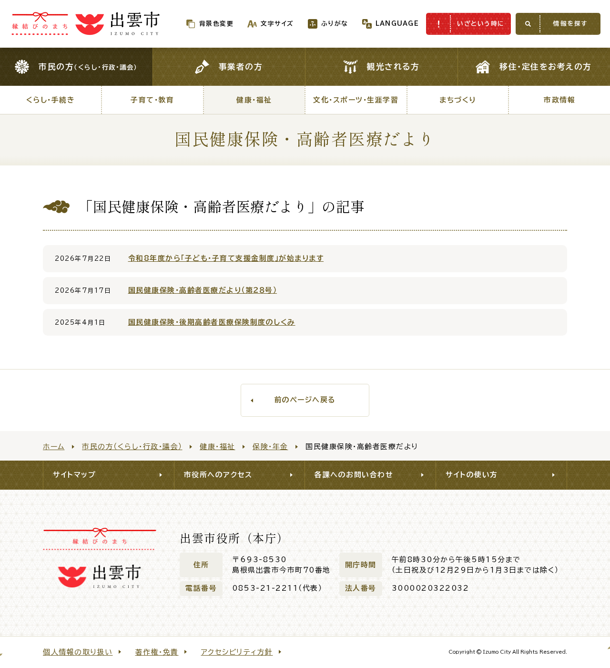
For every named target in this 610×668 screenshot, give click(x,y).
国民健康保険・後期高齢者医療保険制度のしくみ (211, 322)
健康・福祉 (217, 446)
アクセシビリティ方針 (237, 652)
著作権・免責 (157, 652)
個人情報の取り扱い (78, 652)
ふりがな (334, 24)
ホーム (54, 446)
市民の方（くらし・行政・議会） (132, 446)
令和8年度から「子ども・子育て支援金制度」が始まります (226, 258)
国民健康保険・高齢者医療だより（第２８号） (202, 290)
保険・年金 (270, 446)
